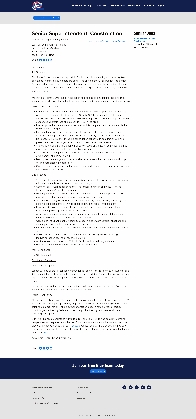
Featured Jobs (118, 5)
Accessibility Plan (38, 398)
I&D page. (75, 325)
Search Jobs (134, 5)
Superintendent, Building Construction (145, 39)
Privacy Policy (82, 388)
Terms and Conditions (85, 393)
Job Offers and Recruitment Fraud (45, 403)
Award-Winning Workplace (42, 388)
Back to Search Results (46, 18)
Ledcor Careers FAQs (40, 393)
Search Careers (97, 371)
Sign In (161, 5)
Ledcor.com (82, 398)
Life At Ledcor (101, 5)
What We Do (148, 5)
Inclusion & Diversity (81, 5)
